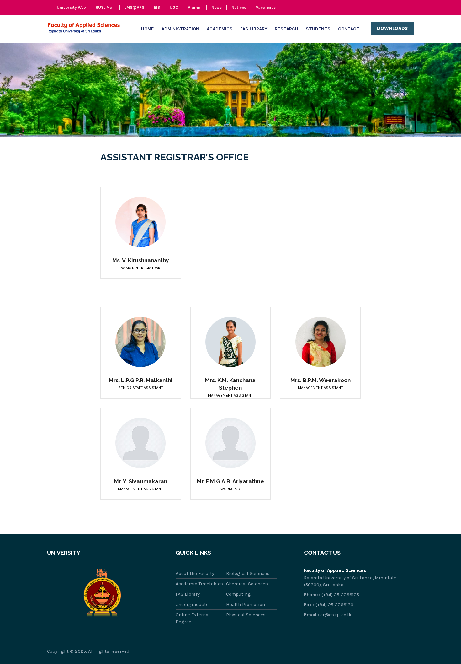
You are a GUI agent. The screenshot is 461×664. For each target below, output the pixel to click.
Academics (220, 29)
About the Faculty (195, 573)
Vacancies (266, 7)
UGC (174, 7)
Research (286, 29)
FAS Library (253, 29)
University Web (71, 7)
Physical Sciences (246, 615)
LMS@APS (134, 7)
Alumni (195, 7)
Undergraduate (192, 604)
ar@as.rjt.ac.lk (336, 615)
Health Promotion (245, 604)
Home (147, 29)
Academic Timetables (199, 583)
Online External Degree (193, 618)
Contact (348, 29)
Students (318, 29)
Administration (180, 29)
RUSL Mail (105, 7)
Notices (238, 7)
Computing (238, 594)
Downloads (392, 28)
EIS (157, 7)
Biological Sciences (247, 573)
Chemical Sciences (247, 583)
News (216, 7)
